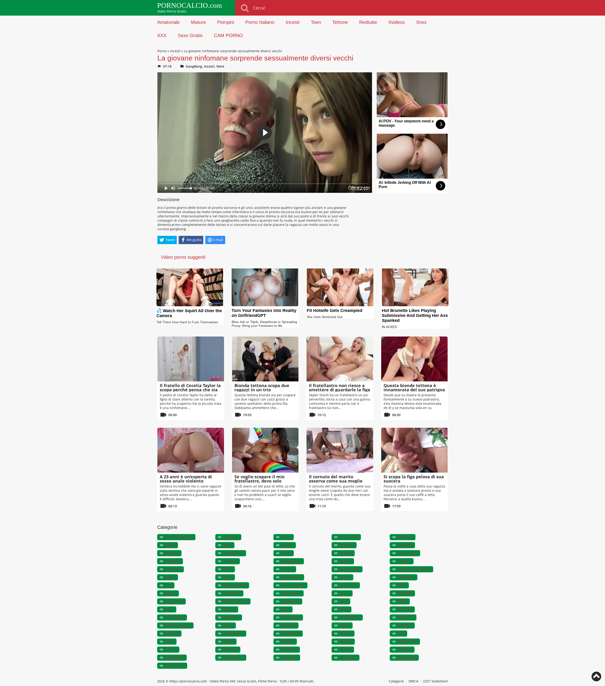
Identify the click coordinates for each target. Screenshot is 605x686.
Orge (285, 609)
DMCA (413, 681)
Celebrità (172, 561)
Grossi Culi (347, 585)
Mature (198, 22)
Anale (285, 537)
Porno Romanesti (178, 537)
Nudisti (228, 609)
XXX (161, 35)
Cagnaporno (232, 553)
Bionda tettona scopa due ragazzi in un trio (261, 388)
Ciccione (229, 561)
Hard (401, 585)
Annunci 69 (348, 537)
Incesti (292, 22)
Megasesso (289, 601)
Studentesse (232, 633)
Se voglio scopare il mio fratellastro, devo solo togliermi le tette (259, 481)
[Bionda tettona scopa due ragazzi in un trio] (265, 359)
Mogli (401, 601)
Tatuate (345, 633)
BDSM (169, 545)
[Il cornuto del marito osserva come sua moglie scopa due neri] (340, 450)
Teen (316, 22)
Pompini (225, 22)
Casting (345, 553)
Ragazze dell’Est (177, 625)
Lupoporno (173, 601)
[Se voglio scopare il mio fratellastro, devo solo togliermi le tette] (265, 450)
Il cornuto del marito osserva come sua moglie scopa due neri (336, 481)
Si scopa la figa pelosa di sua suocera (414, 479)
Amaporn (230, 537)
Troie (169, 641)
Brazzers (346, 545)
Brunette (404, 545)
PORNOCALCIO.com (189, 5)
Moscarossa (174, 665)
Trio (400, 633)
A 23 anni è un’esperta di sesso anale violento (186, 479)
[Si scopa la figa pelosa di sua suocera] (414, 450)
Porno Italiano (259, 22)
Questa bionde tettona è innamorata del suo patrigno (414, 388)
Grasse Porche (292, 585)
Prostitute (405, 617)
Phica (343, 609)
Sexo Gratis (190, 35)
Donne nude (349, 569)
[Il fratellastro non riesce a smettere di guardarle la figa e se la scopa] (340, 359)
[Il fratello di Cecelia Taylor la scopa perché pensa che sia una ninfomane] (190, 359)
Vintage (345, 641)
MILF (342, 601)
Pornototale (290, 617)
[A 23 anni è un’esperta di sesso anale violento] (190, 450)
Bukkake (171, 553)
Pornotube (347, 657)
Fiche (227, 577)
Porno (162, 51)
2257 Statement (435, 681)
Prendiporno (349, 617)
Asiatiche (404, 537)
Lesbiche (404, 593)
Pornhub (404, 609)
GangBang (194, 66)
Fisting (344, 577)
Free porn (288, 657)
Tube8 (228, 641)
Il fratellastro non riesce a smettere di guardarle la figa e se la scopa (339, 390)
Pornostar (230, 617)
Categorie (396, 681)
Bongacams (174, 657)
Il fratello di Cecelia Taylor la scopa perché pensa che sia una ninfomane (190, 390)
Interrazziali (290, 593)
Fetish (169, 577)
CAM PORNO (228, 35)
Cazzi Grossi (406, 553)
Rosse (227, 625)
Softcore (171, 633)
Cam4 (285, 553)
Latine (344, 593)
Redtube (368, 22)
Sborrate (288, 625)
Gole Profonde (234, 585)
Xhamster (288, 649)
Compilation (290, 561)
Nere (220, 66)
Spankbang (406, 657)
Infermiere (231, 593)
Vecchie (287, 641)
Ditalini (286, 569)
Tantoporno (290, 633)
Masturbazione (235, 601)
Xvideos (396, 22)
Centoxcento (232, 657)
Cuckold (403, 561)
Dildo (227, 569)
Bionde (286, 545)
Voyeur (170, 649)
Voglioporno (406, 641)
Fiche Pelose (290, 577)
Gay (168, 585)
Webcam (230, 649)
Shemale (404, 625)
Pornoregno (174, 617)
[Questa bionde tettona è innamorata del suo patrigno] (414, 359)
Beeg (227, 545)
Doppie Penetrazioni (413, 569)
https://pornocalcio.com (188, 681)
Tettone (340, 22)
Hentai (170, 593)
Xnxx (421, 22)
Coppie (344, 561)
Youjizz (344, 649)
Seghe (344, 625)
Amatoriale (168, 22)
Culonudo (172, 569)
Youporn (404, 649)
